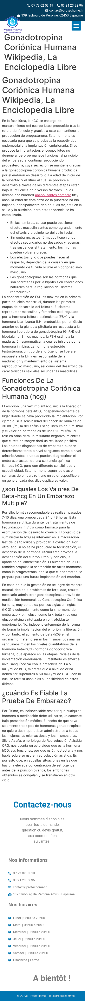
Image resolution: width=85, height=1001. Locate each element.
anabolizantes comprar (53, 195)
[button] (76, 26)
